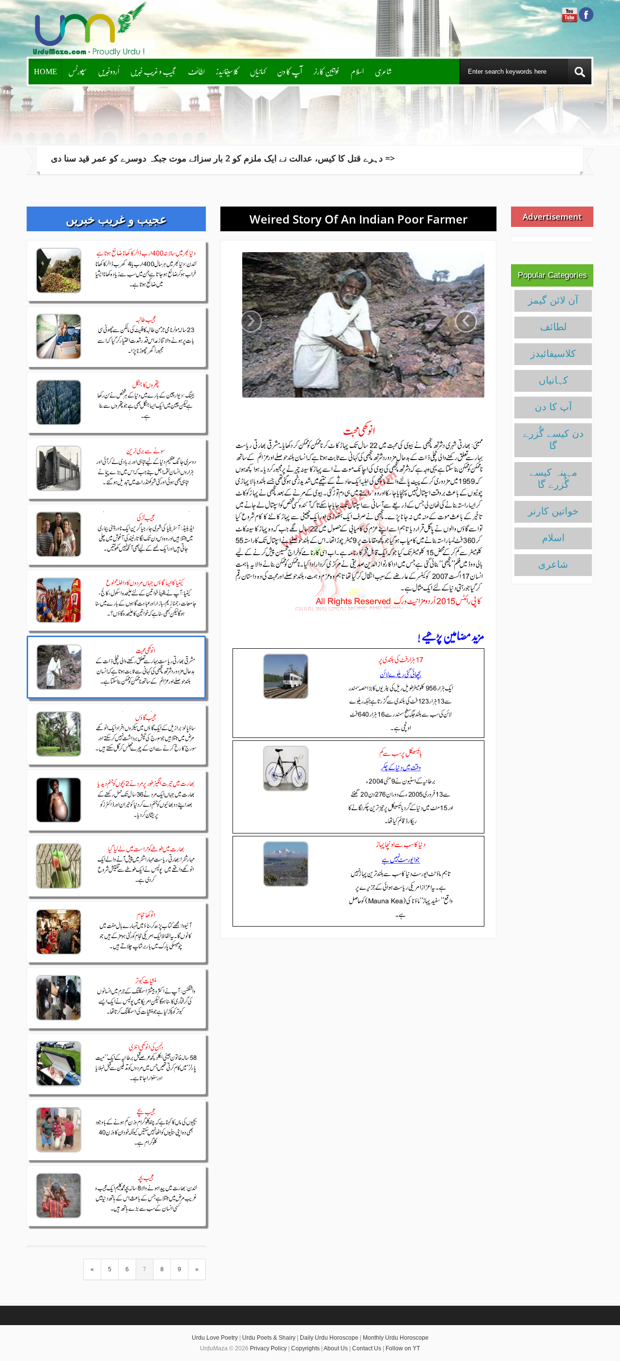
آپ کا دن (289, 71)
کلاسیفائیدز (227, 71)
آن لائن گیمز (553, 300)
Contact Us (366, 1348)
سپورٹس (77, 71)
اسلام (357, 71)
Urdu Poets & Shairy (268, 1337)
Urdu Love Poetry (215, 1337)
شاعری (383, 71)
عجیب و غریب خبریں (153, 71)
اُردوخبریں (108, 71)
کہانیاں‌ (258, 71)
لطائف (196, 71)
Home (45, 71)
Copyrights (305, 1348)
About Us (336, 1348)
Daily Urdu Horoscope (329, 1337)
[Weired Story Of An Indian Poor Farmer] (358, 325)
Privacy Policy (268, 1348)
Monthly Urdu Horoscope (396, 1337)
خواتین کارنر (326, 71)
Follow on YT (403, 1348)
